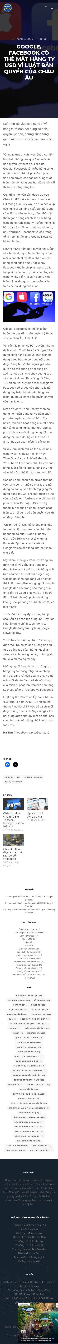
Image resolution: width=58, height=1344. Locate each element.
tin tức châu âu (13, 782)
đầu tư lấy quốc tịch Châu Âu (29, 1103)
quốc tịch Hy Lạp (29, 1052)
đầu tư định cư (29, 1113)
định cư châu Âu (17, 1145)
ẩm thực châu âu (41, 1150)
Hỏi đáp (27, 942)
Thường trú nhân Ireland (29, 1245)
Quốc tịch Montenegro (27, 952)
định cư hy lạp (41, 1145)
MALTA (18, 1033)
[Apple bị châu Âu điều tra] (37, 804)
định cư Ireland (16, 1150)
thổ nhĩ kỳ (16, 1085)
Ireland (15, 1028)
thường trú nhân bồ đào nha (29, 1070)
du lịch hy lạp (41, 1014)
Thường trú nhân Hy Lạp (27, 971)
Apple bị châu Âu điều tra (36, 815)
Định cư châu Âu (29, 1099)
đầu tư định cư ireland (29, 1136)
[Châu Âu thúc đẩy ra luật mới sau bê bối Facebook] (13, 840)
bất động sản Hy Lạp (29, 995)
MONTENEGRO (36, 1033)
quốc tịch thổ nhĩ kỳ (29, 1061)
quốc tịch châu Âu (29, 1042)
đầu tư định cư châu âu (29, 1127)
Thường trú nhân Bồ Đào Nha (27, 961)
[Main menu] (52, 8)
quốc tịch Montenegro (29, 1056)
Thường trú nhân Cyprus (27, 965)
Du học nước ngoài (29, 1261)
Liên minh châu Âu (33, 777)
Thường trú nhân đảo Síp (27, 968)
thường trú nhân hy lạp (29, 1080)
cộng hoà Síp (18, 1010)
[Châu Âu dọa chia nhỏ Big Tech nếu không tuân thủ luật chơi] (13, 804)
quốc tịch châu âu (29, 1047)
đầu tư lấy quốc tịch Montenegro (29, 1108)
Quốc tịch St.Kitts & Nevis (27, 955)
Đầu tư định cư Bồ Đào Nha (29, 1094)
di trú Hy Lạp (40, 1010)
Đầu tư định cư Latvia (27, 929)
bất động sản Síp (19, 1000)
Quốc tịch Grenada (27, 949)
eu (18, 777)
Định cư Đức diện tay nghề (29, 1257)
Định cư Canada (27, 936)
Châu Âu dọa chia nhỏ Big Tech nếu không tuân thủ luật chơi (13, 820)
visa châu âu (29, 1089)
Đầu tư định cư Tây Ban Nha (27, 932)
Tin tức (42, 38)
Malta (27, 945)
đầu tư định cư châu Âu (29, 1122)
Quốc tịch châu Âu (29, 1229)
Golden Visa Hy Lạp (22, 1024)
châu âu (9, 777)
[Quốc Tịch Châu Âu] (7, 7)
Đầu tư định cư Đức (29, 1253)
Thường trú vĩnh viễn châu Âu (29, 1224)
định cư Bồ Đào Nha (29, 1141)
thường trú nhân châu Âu (29, 1075)
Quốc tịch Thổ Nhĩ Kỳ (27, 958)
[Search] (46, 8)
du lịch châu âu (17, 1014)
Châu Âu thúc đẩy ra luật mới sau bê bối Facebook (12, 854)
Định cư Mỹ (27, 939)
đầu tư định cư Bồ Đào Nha (29, 1117)
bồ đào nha (42, 1000)
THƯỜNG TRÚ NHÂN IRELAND (27, 974)
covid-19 (38, 1005)
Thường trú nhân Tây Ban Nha (29, 1249)
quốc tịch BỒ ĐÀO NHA (29, 1038)
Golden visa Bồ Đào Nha (34, 1019)
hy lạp (43, 1024)
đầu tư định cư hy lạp (29, 1131)
